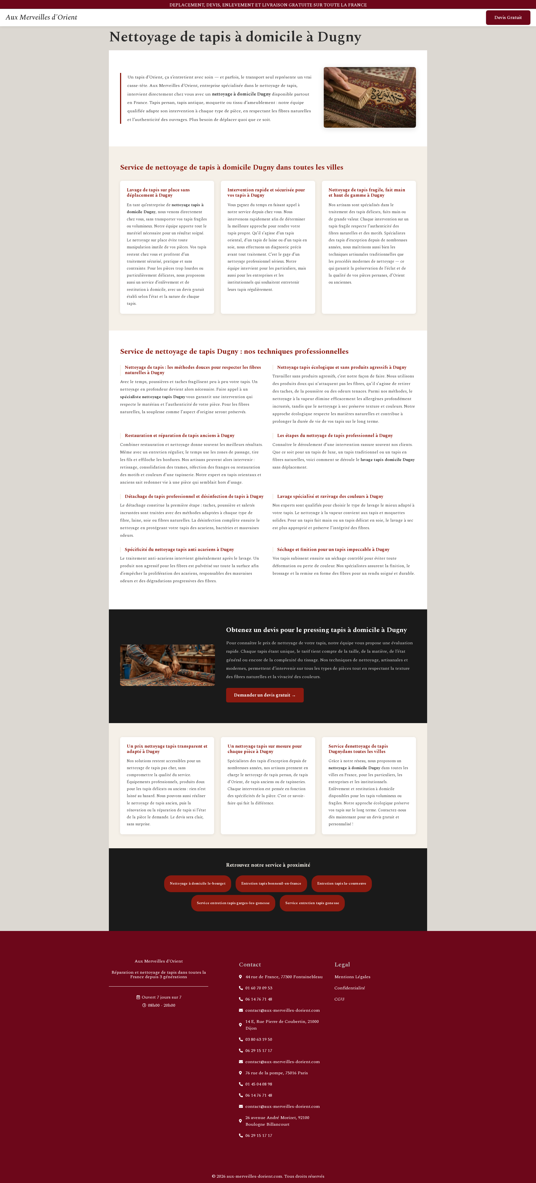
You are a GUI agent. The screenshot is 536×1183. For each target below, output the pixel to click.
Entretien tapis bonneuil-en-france (271, 883)
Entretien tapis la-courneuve (342, 883)
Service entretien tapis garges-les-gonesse (233, 903)
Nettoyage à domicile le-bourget (198, 883)
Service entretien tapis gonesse (312, 903)
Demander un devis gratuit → (265, 695)
